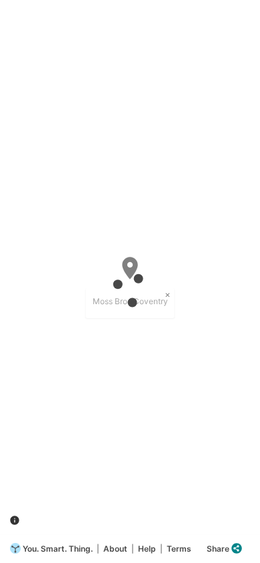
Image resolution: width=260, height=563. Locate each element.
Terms (179, 549)
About (115, 549)
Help (147, 549)
